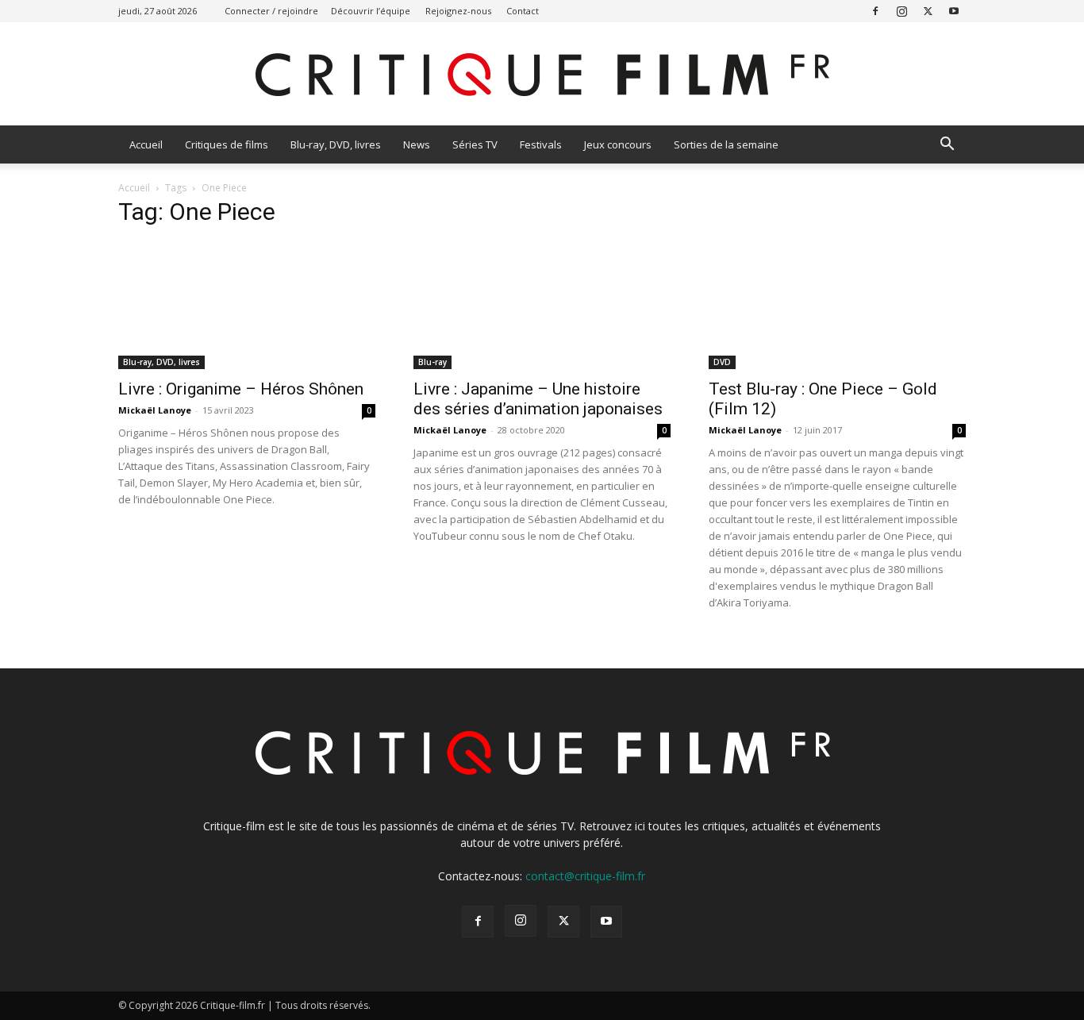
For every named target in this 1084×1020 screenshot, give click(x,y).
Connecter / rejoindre (271, 11)
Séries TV (475, 144)
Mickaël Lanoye (154, 410)
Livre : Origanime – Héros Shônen (240, 388)
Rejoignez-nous (458, 11)
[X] (928, 10)
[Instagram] (901, 10)
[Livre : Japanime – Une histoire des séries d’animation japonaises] (542, 305)
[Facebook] (875, 10)
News (416, 144)
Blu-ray (432, 362)
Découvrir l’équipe (370, 11)
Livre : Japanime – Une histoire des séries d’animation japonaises (538, 398)
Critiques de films (226, 144)
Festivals (541, 144)
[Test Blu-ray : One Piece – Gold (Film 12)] (837, 305)
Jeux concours (618, 144)
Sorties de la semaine (726, 144)
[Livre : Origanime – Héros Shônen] (246, 305)
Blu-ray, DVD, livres (335, 144)
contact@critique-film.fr (585, 875)
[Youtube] (954, 10)
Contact (522, 11)
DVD (722, 362)
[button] (947, 145)
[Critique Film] (542, 75)
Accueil (146, 144)
